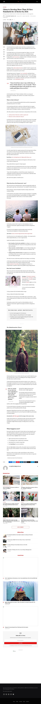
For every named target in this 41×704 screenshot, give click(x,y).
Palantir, (27, 282)
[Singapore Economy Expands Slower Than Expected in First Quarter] (20, 616)
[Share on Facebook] (7, 19)
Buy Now (27, 701)
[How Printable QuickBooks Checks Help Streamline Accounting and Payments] (4, 536)
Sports (24, 701)
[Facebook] (4, 50)
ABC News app (16, 416)
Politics (22, 502)
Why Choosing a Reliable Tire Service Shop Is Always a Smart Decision (19, 539)
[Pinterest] (4, 54)
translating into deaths (19, 79)
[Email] (4, 56)
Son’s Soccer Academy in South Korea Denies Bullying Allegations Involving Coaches (29, 504)
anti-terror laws (16, 56)
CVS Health (28, 276)
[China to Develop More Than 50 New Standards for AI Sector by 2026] (20, 33)
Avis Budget (30, 277)
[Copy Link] (12, 19)
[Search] (37, 1)
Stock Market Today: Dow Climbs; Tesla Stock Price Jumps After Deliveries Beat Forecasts (11, 504)
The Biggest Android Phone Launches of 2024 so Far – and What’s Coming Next (29, 488)
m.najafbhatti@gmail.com (15, 466)
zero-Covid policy (23, 73)
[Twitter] (4, 52)
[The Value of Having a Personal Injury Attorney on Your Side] (4, 546)
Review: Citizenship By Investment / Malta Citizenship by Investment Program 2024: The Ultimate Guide (20, 603)
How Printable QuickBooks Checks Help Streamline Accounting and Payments (20, 534)
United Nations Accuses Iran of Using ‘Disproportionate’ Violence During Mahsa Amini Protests (29, 521)
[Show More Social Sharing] (14, 19)
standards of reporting (14, 264)
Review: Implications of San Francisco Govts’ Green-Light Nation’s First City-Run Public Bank (21, 578)
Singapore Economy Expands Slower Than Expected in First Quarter (16, 627)
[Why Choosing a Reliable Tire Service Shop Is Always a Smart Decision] (4, 541)
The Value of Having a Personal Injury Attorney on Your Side (17, 544)
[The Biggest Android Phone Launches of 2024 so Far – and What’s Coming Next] (29, 480)
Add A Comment (20, 527)
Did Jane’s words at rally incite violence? (16, 116)
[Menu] (4, 1)
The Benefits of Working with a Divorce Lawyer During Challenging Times (19, 549)
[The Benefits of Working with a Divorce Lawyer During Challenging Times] (4, 551)
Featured (4, 7)
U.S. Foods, (30, 279)
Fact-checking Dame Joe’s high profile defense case (21, 157)
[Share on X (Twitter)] (9, 19)
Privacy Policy (26, 645)
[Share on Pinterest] (10, 19)
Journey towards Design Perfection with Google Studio (21, 233)
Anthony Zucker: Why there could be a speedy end (18, 114)
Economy (20, 701)
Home (4, 4)
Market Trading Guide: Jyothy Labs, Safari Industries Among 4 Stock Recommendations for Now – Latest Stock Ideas (11, 521)
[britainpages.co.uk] (20, 1)
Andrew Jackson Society (17, 67)
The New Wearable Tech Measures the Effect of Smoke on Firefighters (11, 488)
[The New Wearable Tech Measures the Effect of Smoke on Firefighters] (11, 480)
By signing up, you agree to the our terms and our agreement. (21, 645)
